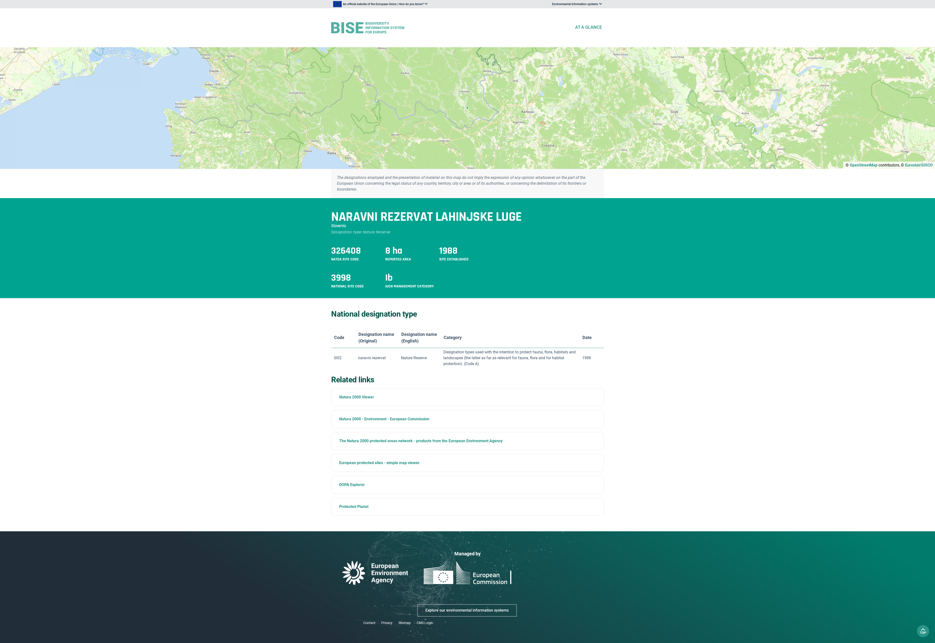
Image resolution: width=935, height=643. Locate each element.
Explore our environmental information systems (467, 610)
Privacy (387, 623)
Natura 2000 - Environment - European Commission (384, 419)
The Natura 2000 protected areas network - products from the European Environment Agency (421, 441)
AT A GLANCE (588, 27)
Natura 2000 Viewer (356, 397)
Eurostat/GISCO (919, 165)
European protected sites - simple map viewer (379, 462)
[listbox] (380, 4)
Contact (369, 623)
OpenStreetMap (864, 165)
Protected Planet (353, 506)
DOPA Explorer (352, 484)
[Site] (451, 27)
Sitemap (404, 623)
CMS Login (425, 623)
